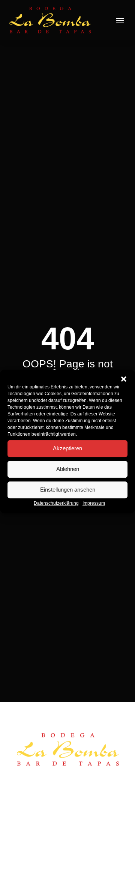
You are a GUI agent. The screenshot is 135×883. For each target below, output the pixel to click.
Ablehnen (67, 469)
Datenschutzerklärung (56, 503)
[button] (124, 379)
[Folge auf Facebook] (20, 804)
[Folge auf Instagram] (34, 804)
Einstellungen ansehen (67, 489)
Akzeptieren (67, 448)
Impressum (93, 503)
